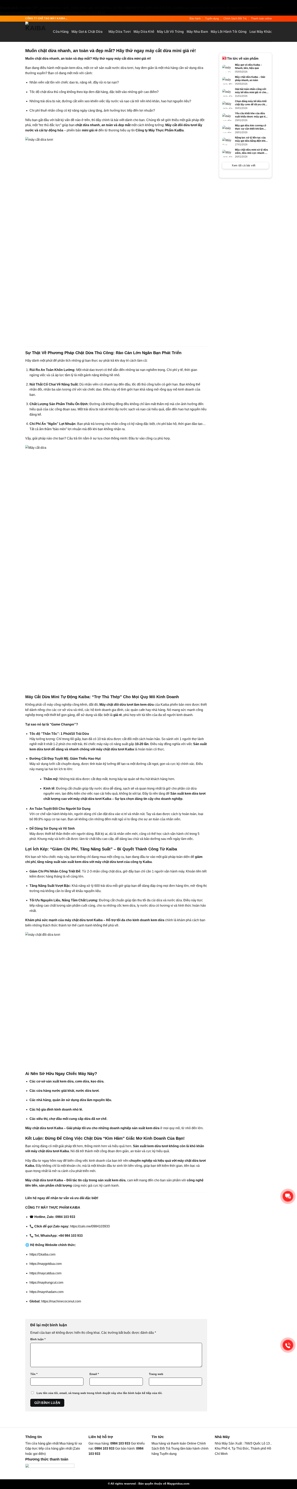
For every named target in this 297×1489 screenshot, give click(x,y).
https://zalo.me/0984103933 (90, 1226)
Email (94, 1374)
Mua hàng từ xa (70, 1443)
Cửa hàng (61, 31)
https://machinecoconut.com (61, 1301)
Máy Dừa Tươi (119, 31)
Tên (33, 1374)
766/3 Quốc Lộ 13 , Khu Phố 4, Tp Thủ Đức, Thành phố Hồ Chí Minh (243, 1448)
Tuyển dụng (212, 18)
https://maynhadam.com (46, 1292)
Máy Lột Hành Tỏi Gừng (229, 31)
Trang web (156, 1374)
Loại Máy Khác (261, 31)
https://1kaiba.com (42, 1254)
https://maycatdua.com (45, 1273)
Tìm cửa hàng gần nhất (42, 1443)
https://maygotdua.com (45, 1263)
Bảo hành (195, 18)
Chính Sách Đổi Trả (234, 18)
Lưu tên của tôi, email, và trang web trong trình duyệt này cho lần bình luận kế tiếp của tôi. (99, 1393)
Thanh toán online (261, 18)
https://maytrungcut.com (46, 1282)
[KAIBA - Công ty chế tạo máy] (35, 32)
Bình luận (37, 1339)
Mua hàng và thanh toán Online (174, 1443)
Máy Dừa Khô (144, 31)
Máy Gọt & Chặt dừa (87, 31)
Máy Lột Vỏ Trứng (170, 31)
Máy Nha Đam (197, 31)
